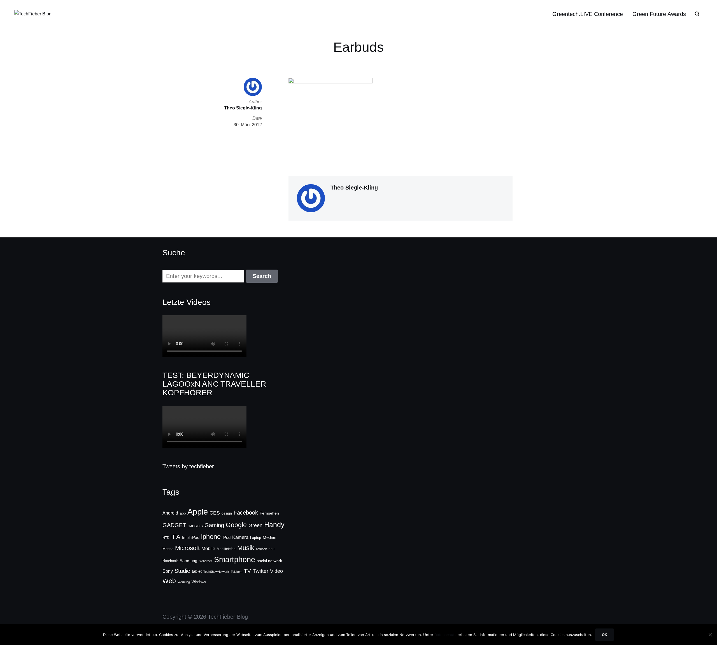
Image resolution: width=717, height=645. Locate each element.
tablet (197, 571)
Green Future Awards (659, 14)
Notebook (170, 561)
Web (169, 581)
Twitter (260, 571)
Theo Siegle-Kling (354, 187)
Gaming (214, 525)
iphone (211, 536)
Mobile (208, 548)
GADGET (174, 525)
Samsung (188, 560)
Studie (182, 571)
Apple (197, 511)
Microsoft (187, 547)
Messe (167, 549)
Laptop (255, 538)
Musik (245, 547)
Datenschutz (445, 634)
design (227, 513)
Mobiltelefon (226, 549)
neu (271, 549)
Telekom (236, 571)
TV (247, 571)
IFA (175, 536)
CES (214, 513)
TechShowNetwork (216, 571)
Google (236, 525)
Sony (167, 571)
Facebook (246, 513)
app (183, 513)
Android (170, 512)
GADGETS (195, 526)
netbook (261, 549)
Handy (274, 525)
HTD (165, 537)
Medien (269, 537)
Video (276, 571)
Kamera (240, 537)
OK (604, 634)
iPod (226, 537)
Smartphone (234, 559)
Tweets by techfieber (188, 466)
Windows (199, 582)
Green (255, 525)
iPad (195, 537)
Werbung (184, 582)
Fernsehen (269, 513)
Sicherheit (205, 561)
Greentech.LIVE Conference (587, 14)
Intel (186, 537)
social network (269, 560)
